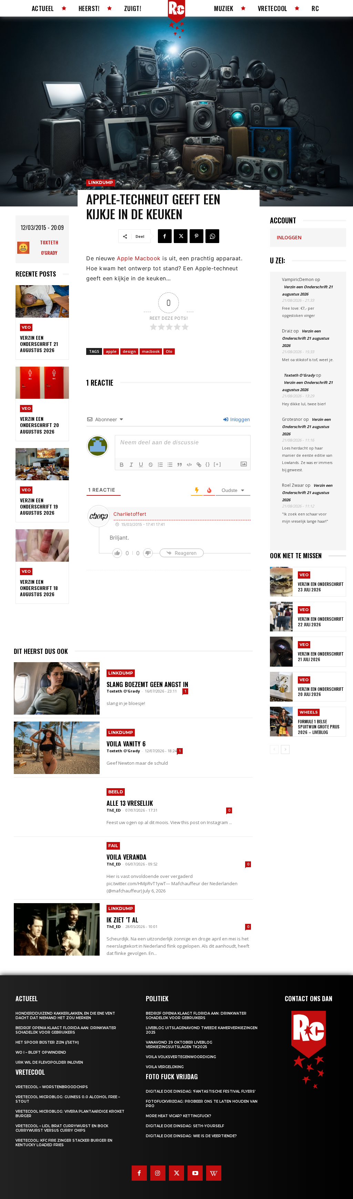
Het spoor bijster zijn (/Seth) (47, 1042)
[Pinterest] (196, 236)
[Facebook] (165, 236)
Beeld (115, 791)
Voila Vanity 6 (126, 743)
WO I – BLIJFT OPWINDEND (41, 1052)
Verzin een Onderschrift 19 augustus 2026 (39, 506)
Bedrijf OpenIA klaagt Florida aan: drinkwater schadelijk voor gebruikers (66, 1030)
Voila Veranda (127, 856)
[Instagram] (157, 1173)
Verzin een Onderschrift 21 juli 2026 (321, 656)
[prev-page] (274, 749)
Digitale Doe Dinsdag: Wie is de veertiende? (191, 1136)
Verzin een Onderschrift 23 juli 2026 (321, 586)
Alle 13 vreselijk (130, 803)
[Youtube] (195, 1173)
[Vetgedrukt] (122, 465)
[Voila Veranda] (57, 866)
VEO (26, 327)
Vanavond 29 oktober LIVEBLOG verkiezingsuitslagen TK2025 (179, 1044)
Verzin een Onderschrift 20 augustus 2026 (39, 425)
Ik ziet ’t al (122, 919)
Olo (169, 351)
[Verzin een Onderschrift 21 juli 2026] (281, 651)
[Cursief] (131, 465)
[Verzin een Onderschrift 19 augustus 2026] (42, 464)
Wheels (309, 712)
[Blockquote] (179, 465)
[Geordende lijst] (160, 465)
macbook (151, 351)
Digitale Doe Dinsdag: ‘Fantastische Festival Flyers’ (200, 1091)
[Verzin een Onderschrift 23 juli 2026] (281, 582)
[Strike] (150, 465)
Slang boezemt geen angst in (147, 684)
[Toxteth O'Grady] (24, 248)
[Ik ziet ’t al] (57, 929)
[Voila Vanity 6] (57, 748)
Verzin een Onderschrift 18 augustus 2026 (39, 588)
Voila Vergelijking (165, 1067)
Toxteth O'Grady (49, 247)
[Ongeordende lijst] (170, 465)
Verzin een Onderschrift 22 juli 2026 (321, 621)
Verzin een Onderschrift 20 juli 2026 (321, 691)
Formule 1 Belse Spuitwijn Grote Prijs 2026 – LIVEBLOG (319, 726)
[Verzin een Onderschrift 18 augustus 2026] (42, 545)
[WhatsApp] (212, 236)
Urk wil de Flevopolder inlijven (49, 1062)
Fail (113, 845)
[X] (181, 236)
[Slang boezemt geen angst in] (57, 688)
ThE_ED (114, 810)
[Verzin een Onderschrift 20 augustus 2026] (42, 383)
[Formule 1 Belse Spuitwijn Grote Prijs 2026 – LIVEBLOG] (281, 721)
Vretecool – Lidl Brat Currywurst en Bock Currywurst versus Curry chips (62, 1128)
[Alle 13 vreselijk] (57, 807)
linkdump (100, 182)
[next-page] (285, 749)
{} (207, 464)
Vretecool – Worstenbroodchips (52, 1087)
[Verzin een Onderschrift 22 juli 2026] (281, 616)
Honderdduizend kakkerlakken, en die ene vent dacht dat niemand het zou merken (65, 1015)
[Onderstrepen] (141, 465)
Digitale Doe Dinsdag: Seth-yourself (185, 1126)
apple (111, 351)
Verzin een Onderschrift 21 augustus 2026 (39, 344)
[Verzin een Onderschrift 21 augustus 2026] (42, 301)
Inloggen (239, 419)
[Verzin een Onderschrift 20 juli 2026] (281, 687)
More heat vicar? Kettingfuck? (178, 1116)
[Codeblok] (189, 465)
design (129, 351)
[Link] (199, 465)
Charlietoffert (130, 514)
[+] (217, 464)
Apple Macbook (139, 258)
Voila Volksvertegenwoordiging (181, 1057)
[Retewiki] (213, 1173)
